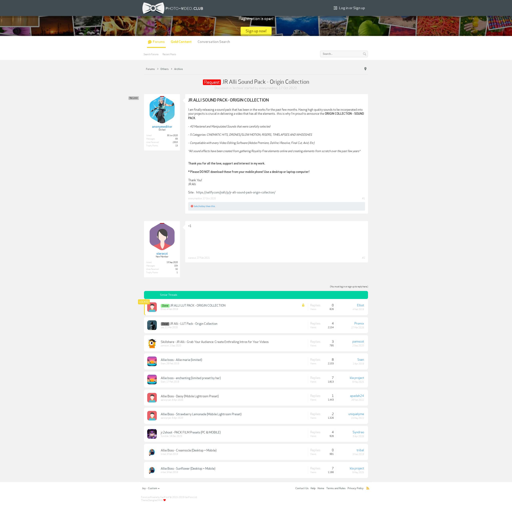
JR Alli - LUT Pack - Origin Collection (193, 324)
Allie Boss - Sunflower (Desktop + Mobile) (188, 469)
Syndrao (165, 436)
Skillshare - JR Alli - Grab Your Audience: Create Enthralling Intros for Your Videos (215, 342)
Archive (238, 88)
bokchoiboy (199, 206)
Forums (159, 42)
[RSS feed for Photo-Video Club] (368, 488)
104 (176, 266)
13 (176, 145)
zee (162, 327)
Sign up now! (256, 31)
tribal (163, 454)
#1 (363, 198)
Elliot (163, 309)
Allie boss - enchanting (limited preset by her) (191, 378)
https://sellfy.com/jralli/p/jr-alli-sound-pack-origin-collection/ (235, 192)
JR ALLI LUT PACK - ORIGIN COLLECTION (198, 306)
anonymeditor (268, 88)
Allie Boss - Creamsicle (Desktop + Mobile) (188, 450)
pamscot (165, 345)
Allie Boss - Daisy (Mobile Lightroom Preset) (190, 396)
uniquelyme (356, 414)
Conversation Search (214, 42)
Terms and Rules (336, 488)
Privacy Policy (356, 488)
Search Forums (151, 54)
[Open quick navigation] (365, 69)
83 (176, 139)
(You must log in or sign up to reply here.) (349, 286)
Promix (359, 324)
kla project (357, 378)
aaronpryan (166, 400)
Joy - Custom (149, 488)
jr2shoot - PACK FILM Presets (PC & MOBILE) (191, 432)
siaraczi (192, 257)
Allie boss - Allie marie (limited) (181, 360)
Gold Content (181, 42)
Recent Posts (169, 54)
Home (321, 488)
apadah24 (357, 396)
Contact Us (302, 488)
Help (313, 488)
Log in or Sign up (352, 8)
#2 (363, 257)
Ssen (163, 363)
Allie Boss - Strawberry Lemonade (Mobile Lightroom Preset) (201, 414)
